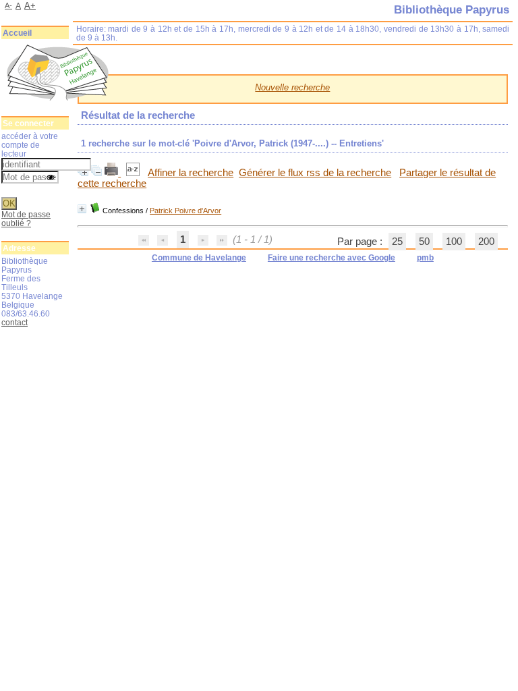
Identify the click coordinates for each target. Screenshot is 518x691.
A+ (30, 6)
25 (397, 241)
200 (486, 241)
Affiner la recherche (190, 172)
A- (8, 5)
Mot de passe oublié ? (26, 218)
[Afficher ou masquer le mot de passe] (51, 178)
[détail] (82, 208)
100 (454, 241)
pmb (425, 257)
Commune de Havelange (199, 257)
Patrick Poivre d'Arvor (185, 210)
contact (14, 322)
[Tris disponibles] (134, 172)
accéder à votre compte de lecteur (29, 145)
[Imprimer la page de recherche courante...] (113, 172)
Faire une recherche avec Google (331, 257)
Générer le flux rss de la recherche (315, 172)
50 (424, 241)
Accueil (17, 33)
